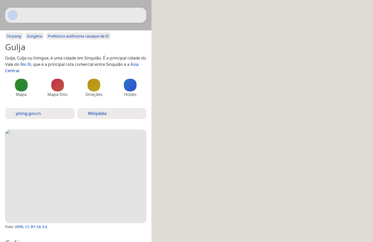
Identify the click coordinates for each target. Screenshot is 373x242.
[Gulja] (75, 176)
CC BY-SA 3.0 (36, 226)
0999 (19, 226)
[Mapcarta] (12, 15)
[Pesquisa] (140, 15)
